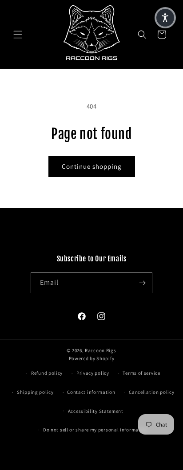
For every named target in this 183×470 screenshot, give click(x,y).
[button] (18, 34)
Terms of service (141, 373)
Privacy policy (92, 373)
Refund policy (47, 373)
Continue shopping (92, 166)
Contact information (91, 392)
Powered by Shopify (92, 358)
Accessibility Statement (95, 411)
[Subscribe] (142, 282)
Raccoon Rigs (100, 350)
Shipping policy (35, 392)
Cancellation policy (151, 392)
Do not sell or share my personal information (95, 430)
